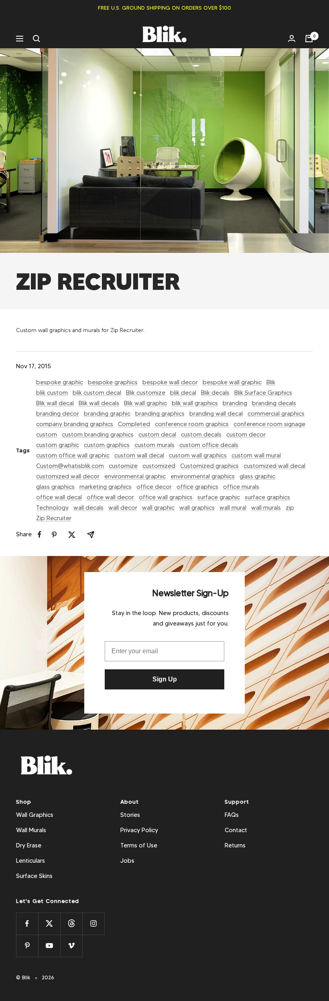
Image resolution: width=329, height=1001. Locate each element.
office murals (241, 486)
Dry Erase (28, 845)
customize (123, 466)
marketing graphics (105, 486)
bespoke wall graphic (232, 382)
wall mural (232, 507)
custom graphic (57, 445)
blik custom (52, 392)
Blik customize (145, 392)
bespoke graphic (59, 382)
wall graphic (158, 507)
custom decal (157, 434)
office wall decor (110, 497)
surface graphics (267, 497)
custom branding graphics (98, 434)
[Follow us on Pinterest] (27, 946)
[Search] (36, 38)
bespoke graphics (113, 382)
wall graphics (197, 507)
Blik (270, 382)
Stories (130, 814)
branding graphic (107, 413)
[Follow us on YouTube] (49, 946)
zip (290, 507)
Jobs (127, 860)
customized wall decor (68, 476)
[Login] (291, 38)
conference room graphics (192, 424)
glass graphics (55, 486)
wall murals (266, 507)
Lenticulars (30, 860)
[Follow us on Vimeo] (71, 946)
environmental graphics (203, 476)
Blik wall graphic (145, 403)
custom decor (246, 434)
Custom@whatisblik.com (70, 466)
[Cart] (309, 38)
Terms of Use (138, 845)
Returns (235, 845)
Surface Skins (34, 876)
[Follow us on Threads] (71, 924)
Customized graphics (209, 466)
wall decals (88, 507)
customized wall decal (274, 466)
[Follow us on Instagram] (93, 924)
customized (158, 466)
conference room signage (269, 424)
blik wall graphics (195, 403)
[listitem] (39, 534)
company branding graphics (74, 424)
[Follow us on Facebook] (27, 924)
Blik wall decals (99, 403)
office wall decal (59, 497)
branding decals (274, 403)
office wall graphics (166, 497)
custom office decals (208, 445)
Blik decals (215, 392)
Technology (52, 507)
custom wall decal (139, 455)
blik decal (183, 392)
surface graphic (218, 497)
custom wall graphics (198, 455)
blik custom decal (97, 392)
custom (46, 434)
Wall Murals (31, 830)
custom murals (154, 445)
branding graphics (160, 413)
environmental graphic (135, 476)
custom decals (201, 434)
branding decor (57, 413)
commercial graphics (276, 413)
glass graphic (257, 476)
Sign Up (164, 679)
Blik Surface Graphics (263, 392)
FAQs (232, 814)
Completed (134, 424)
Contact (236, 830)
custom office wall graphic (73, 455)
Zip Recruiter (53, 518)
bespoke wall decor (170, 382)
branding (235, 403)
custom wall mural (256, 455)
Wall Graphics (34, 814)
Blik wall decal (55, 403)
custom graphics (107, 445)
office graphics (197, 486)
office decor (154, 486)
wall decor (122, 507)
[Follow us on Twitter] (49, 924)
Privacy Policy (139, 830)
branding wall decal (216, 413)
